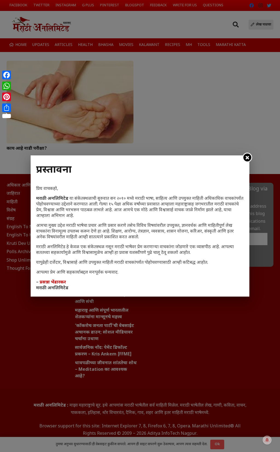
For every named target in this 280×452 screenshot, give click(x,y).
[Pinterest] (6, 96)
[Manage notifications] (267, 440)
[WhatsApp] (6, 85)
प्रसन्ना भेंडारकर (53, 282)
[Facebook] (6, 74)
